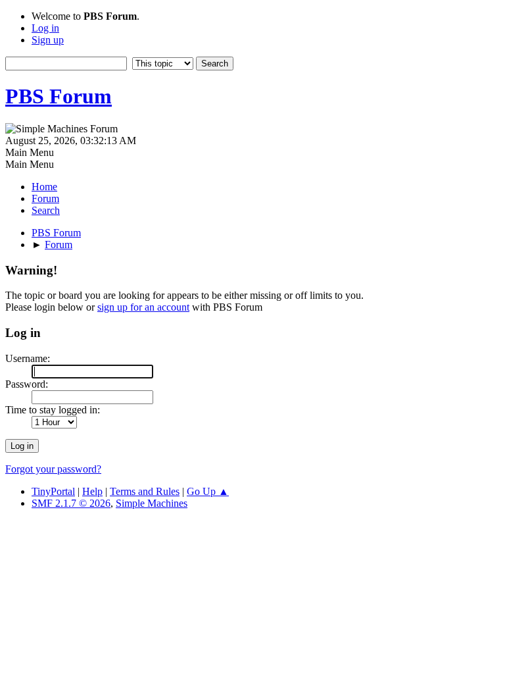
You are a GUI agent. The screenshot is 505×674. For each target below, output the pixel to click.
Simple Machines (151, 503)
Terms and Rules (145, 491)
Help (92, 491)
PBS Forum (58, 96)
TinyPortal (53, 491)
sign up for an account (143, 307)
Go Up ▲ (208, 491)
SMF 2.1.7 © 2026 (71, 503)
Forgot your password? (53, 469)
